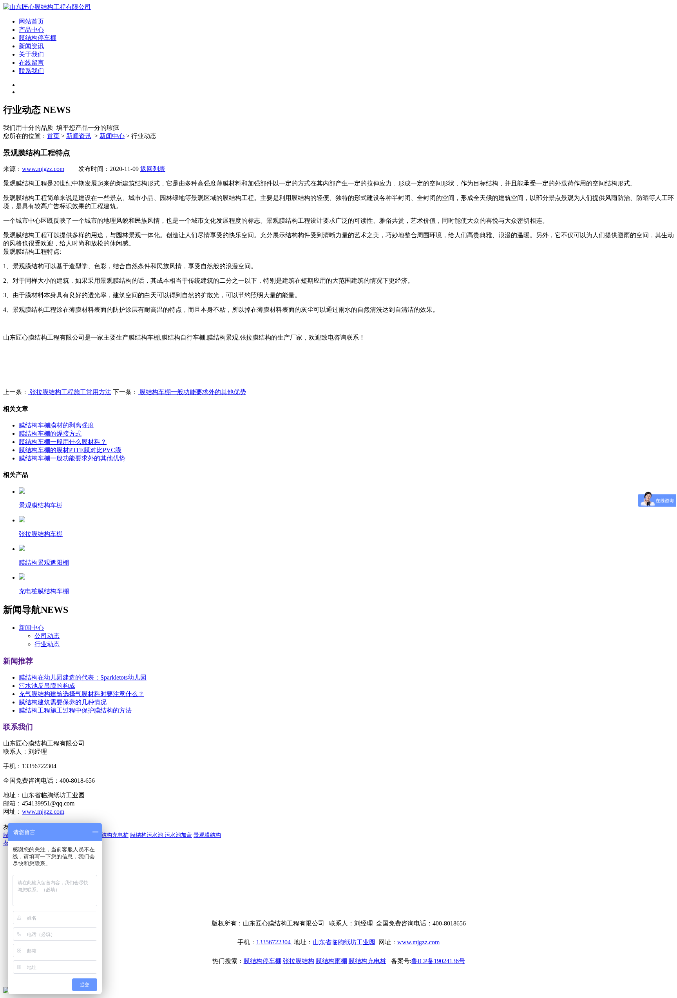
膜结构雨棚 (331, 961)
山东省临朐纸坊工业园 (344, 942)
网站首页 (31, 21)
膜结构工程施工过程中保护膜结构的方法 (75, 710)
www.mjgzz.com (43, 168)
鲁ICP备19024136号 (438, 961)
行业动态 (47, 644)
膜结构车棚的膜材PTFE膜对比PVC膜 (70, 450)
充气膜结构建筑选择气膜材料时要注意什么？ (81, 694)
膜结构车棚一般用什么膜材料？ (63, 441)
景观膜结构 (207, 835)
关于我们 (31, 54)
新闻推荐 (18, 661)
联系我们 (31, 70)
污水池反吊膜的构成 (47, 685)
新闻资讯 (31, 46)
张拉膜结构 (298, 961)
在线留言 (31, 62)
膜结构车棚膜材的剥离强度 (56, 425)
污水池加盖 (178, 835)
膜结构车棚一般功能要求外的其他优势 (192, 392)
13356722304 (274, 942)
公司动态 (47, 636)
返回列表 (152, 168)
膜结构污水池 (147, 835)
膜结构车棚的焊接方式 (50, 433)
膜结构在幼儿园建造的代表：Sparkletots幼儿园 (83, 677)
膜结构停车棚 (37, 38)
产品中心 (31, 29)
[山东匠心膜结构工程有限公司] (47, 7)
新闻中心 (112, 136)
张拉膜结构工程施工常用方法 (69, 392)
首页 (53, 136)
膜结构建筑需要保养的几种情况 (63, 702)
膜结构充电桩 (112, 835)
